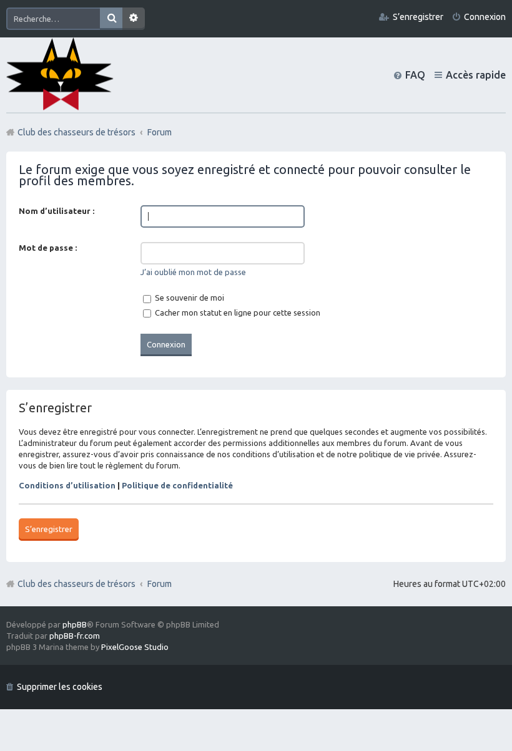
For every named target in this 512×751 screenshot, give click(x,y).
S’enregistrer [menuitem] (418, 17)
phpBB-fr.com (74, 635)
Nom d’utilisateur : (56, 210)
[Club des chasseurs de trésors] (60, 74)
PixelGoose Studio (135, 646)
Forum (159, 584)
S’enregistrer (48, 529)
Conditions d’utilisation (67, 485)
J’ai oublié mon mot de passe (193, 272)
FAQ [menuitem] (415, 74)
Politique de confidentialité (177, 485)
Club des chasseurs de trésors (76, 584)
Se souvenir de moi (188, 297)
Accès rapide (476, 74)
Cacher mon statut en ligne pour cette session (236, 312)
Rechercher (111, 18)
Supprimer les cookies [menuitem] (59, 687)
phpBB (74, 624)
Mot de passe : (48, 247)
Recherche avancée (133, 18)
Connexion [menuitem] (485, 17)
